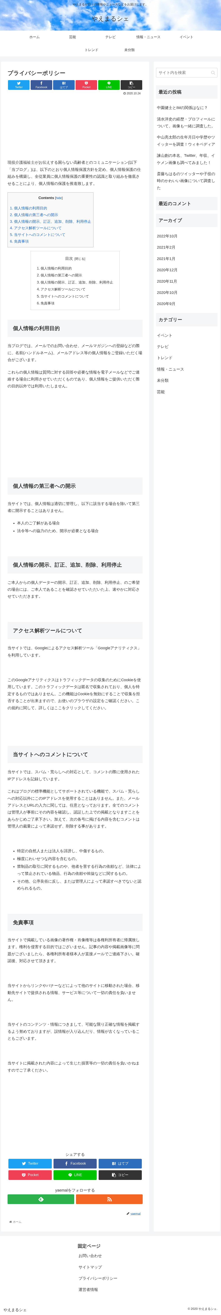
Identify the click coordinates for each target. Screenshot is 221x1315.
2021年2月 (166, 247)
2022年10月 (167, 236)
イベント (164, 335)
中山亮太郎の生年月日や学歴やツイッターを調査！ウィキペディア (186, 140)
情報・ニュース (170, 369)
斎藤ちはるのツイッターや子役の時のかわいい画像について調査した (186, 181)
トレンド (164, 358)
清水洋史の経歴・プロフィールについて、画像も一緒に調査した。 (187, 122)
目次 (69, 258)
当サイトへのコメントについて (37, 235)
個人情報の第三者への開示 (34, 215)
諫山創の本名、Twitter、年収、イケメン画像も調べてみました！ (186, 159)
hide (59, 198)
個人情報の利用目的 (28, 208)
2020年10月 (167, 292)
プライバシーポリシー (98, 1278)
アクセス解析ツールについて (36, 228)
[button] (213, 72)
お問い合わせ (90, 1256)
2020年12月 (167, 270)
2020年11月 (167, 281)
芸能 (161, 392)
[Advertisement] (75, 129)
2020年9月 (166, 304)
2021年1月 (166, 259)
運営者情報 (88, 1289)
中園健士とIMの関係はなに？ (182, 108)
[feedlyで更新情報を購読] (41, 1199)
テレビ (163, 346)
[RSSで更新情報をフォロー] (109, 1199)
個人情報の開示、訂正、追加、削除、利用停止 (50, 222)
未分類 (163, 380)
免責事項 (19, 241)
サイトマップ (90, 1267)
